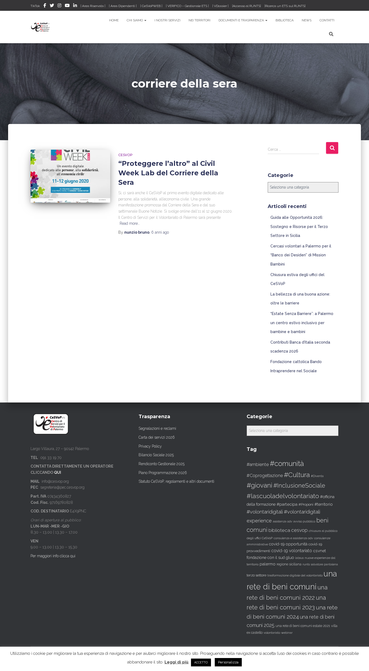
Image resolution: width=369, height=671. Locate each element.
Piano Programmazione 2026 (163, 473)
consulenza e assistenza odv (293, 538)
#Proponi (305, 504)
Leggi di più (177, 662)
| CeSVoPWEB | (151, 6)
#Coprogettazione (265, 475)
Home (114, 20)
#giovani (259, 485)
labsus (299, 557)
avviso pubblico (304, 521)
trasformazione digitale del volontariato (295, 575)
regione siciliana (289, 564)
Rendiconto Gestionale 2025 (162, 464)
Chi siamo (135, 20)
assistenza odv (282, 521)
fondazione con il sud (266, 557)
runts (306, 564)
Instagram (59, 6)
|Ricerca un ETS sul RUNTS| (285, 6)
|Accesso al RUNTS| (246, 6)
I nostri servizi (167, 20)
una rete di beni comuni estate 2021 (303, 626)
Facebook (44, 6)
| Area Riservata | (92, 6)
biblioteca (279, 530)
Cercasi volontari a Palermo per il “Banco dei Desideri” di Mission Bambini (300, 255)
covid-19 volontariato (291, 550)
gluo (290, 557)
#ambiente (258, 464)
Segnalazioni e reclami (157, 428)
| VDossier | (220, 6)
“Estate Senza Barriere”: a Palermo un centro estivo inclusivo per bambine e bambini (301, 322)
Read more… (130, 223)
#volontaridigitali (265, 512)
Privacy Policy (150, 446)
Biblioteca (285, 20)
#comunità (287, 463)
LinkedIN (75, 6)
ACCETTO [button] (201, 662)
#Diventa (317, 476)
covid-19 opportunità (288, 544)
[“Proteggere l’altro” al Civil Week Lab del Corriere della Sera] (70, 176)
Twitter (52, 6)
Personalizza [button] (228, 662)
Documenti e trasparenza (242, 20)
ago (160, 232)
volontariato (272, 633)
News (306, 20)
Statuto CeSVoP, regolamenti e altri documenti (176, 481)
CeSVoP (125, 155)
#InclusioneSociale (299, 485)
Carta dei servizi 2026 (157, 437)
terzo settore (256, 575)
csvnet (319, 550)
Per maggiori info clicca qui (53, 556)
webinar (287, 633)
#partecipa (287, 504)
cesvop (299, 530)
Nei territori (199, 20)
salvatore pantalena (324, 564)
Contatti (327, 20)
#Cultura (297, 475)
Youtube (67, 6)
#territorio (323, 504)
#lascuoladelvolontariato (283, 495)
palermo (268, 564)
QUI (57, 472)
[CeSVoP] (40, 27)
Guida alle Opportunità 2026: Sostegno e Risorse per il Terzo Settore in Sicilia (299, 226)
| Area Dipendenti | (123, 6)
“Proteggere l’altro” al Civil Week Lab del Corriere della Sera (168, 172)
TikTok (35, 6)
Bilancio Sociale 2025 (156, 455)
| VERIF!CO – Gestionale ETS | (187, 6)
